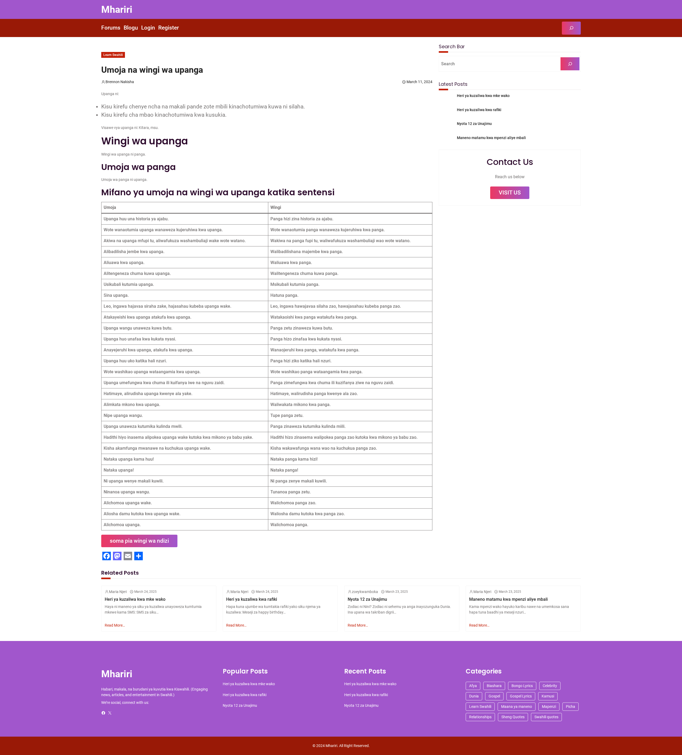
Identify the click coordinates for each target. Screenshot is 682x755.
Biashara (494, 686)
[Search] (570, 63)
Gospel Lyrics (521, 696)
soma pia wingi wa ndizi (139, 541)
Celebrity (550, 686)
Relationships (480, 717)
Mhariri (116, 9)
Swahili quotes (546, 717)
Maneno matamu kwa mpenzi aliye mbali (491, 138)
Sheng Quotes (513, 717)
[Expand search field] (571, 28)
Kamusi (548, 696)
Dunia (474, 696)
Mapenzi (549, 706)
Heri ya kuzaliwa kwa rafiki (479, 110)
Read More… (115, 625)
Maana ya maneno (516, 706)
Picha (570, 706)
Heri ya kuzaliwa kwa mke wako (483, 96)
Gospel (494, 696)
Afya (473, 686)
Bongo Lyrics (522, 686)
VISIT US (510, 192)
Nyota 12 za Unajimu (474, 123)
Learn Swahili (113, 55)
